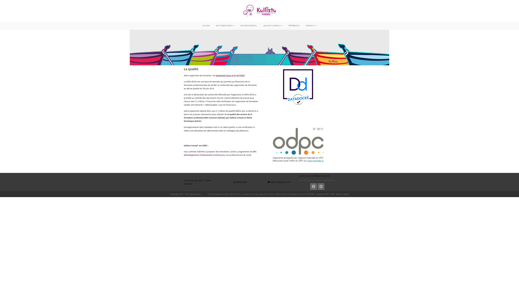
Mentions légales (342, 194)
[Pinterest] (321, 186)
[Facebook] (313, 186)
